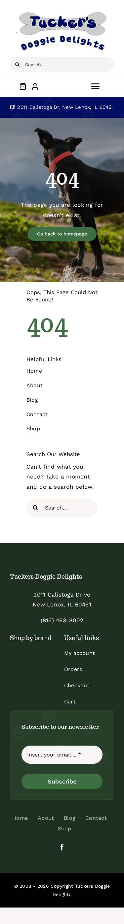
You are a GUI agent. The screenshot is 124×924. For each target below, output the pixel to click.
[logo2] (62, 12)
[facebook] (62, 847)
